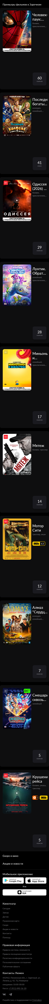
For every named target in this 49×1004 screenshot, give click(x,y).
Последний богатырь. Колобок (40, 101)
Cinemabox (37, 1000)
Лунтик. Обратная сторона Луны (40, 271)
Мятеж (38, 445)
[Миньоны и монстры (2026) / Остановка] (17, 369)
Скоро (5, 925)
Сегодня (6, 908)
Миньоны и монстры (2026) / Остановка (40, 355)
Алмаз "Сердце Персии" (39, 609)
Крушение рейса (40, 779)
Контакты (7, 933)
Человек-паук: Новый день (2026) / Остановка (40, 17)
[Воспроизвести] (17, 115)
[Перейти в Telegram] (10, 994)
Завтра (6, 912)
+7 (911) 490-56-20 (17, 988)
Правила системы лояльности (16, 949)
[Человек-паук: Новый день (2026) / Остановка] (17, 31)
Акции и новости (10, 929)
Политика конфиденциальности (17, 958)
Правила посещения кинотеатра (17, 954)
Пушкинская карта (11, 920)
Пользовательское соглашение (17, 962)
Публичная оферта (11, 966)
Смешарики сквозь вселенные (40, 697)
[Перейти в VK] (4, 994)
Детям (6, 916)
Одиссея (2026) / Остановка (40, 186)
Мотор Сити (38, 528)
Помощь (6, 937)
